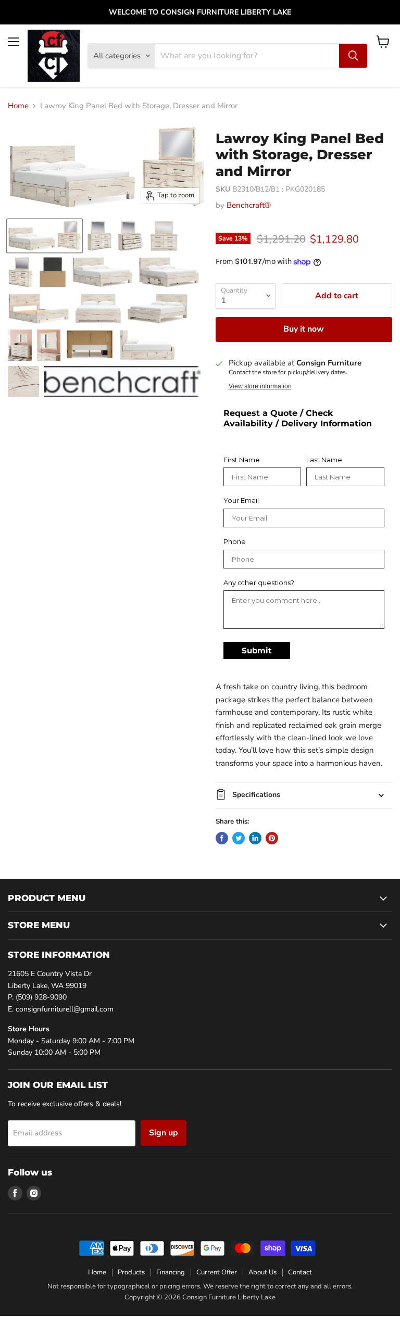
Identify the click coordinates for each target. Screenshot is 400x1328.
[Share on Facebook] (222, 838)
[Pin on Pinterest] (272, 838)
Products (131, 1272)
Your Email (241, 500)
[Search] (353, 56)
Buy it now (303, 329)
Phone (234, 542)
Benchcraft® (249, 205)
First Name (241, 460)
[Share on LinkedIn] (255, 838)
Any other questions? (258, 583)
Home (18, 106)
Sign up (163, 1133)
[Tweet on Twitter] (238, 838)
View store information (260, 386)
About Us (262, 1272)
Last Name (324, 460)
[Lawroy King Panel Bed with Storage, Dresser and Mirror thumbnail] (44, 235)
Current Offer (216, 1272)
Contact (300, 1272)
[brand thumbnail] (122, 381)
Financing (170, 1272)
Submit (257, 650)
